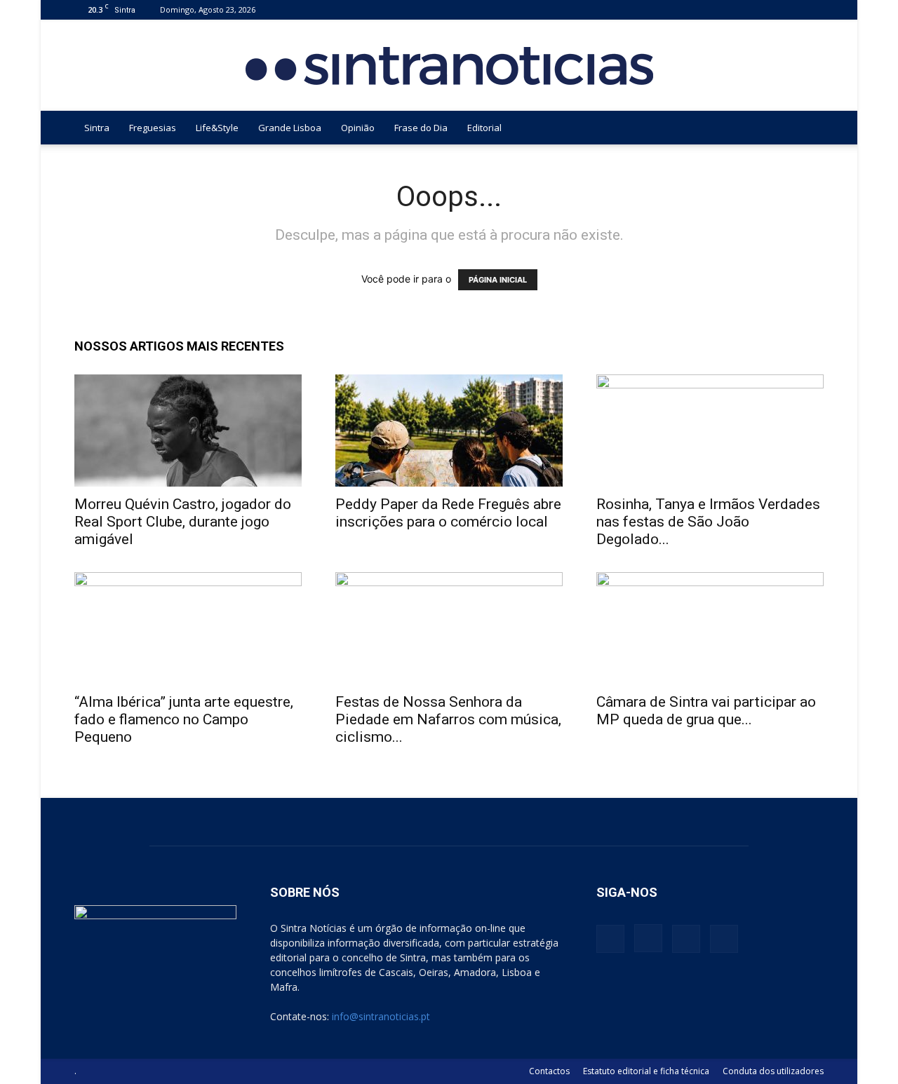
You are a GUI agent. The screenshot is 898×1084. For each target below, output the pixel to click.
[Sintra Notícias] (449, 66)
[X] (789, 9)
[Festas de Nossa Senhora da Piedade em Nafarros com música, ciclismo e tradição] (449, 628)
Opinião (358, 127)
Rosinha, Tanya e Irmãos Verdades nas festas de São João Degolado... (708, 522)
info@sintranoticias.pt (381, 1016)
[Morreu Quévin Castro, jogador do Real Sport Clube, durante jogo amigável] (188, 430)
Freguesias (152, 127)
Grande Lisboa (289, 127)
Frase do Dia (421, 127)
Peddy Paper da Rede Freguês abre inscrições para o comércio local (448, 513)
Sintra (96, 127)
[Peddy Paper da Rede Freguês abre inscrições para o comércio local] (449, 430)
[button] (807, 128)
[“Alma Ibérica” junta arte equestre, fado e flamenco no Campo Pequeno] (188, 628)
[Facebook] (743, 9)
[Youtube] (813, 9)
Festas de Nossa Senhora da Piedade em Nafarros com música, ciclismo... (448, 719)
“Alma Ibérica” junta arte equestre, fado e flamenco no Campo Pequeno (183, 719)
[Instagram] (766, 9)
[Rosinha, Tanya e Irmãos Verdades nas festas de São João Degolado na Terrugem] (710, 430)
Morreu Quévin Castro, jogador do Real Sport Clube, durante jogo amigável (182, 522)
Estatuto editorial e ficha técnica (646, 1071)
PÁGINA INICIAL (498, 280)
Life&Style (217, 127)
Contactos (549, 1071)
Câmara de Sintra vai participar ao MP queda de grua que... (706, 710)
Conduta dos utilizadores (773, 1071)
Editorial (484, 127)
